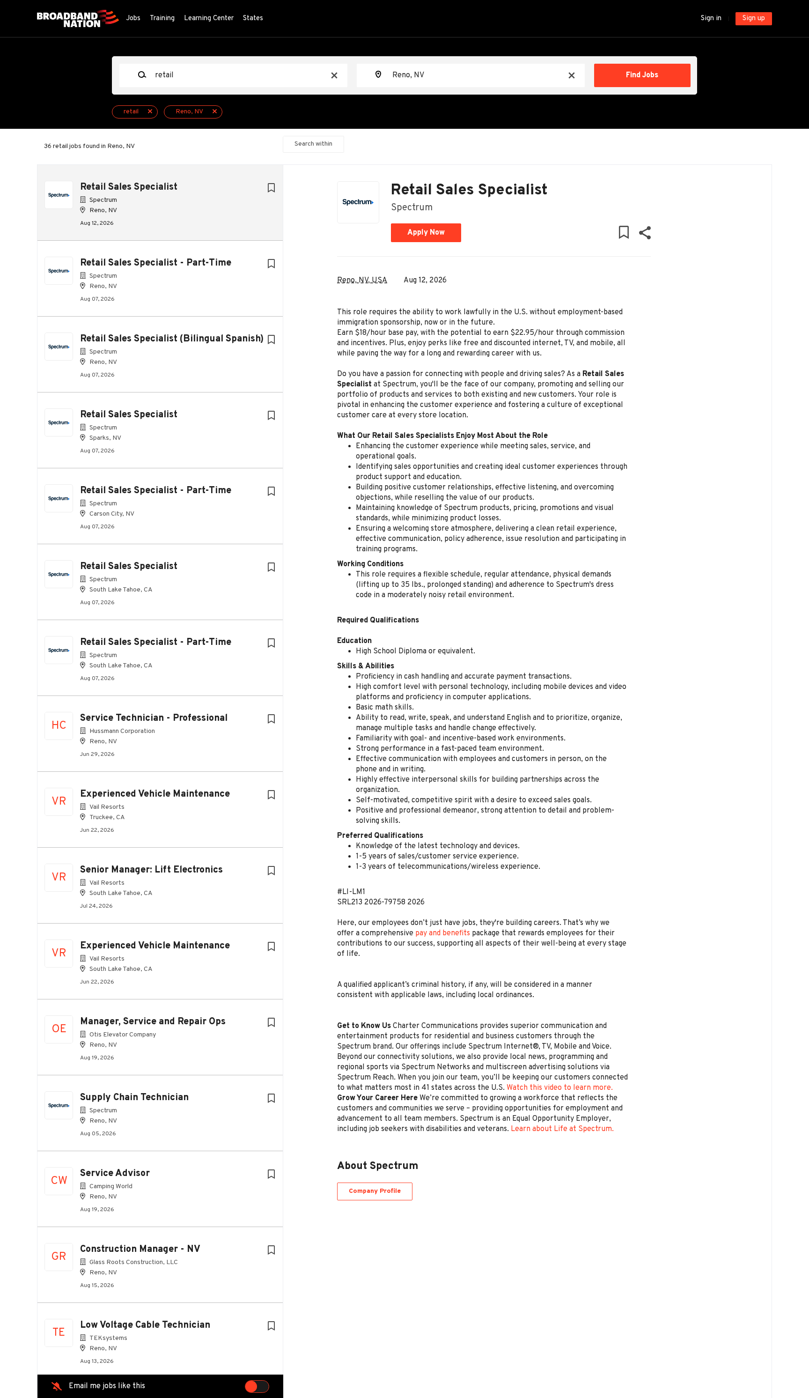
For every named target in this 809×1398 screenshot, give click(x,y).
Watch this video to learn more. (560, 1088)
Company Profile (375, 1191)
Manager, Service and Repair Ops (153, 1022)
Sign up (754, 18)
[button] (644, 235)
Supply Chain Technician (134, 1098)
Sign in (711, 18)
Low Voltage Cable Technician (145, 1325)
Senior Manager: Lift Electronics (151, 870)
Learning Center (209, 18)
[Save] (271, 188)
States (253, 18)
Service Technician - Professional (154, 718)
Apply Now (426, 232)
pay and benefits (442, 933)
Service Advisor (115, 1174)
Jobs (133, 18)
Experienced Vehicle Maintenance (155, 794)
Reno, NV (189, 112)
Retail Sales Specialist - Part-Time (155, 263)
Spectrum (412, 208)
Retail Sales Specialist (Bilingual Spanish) (172, 339)
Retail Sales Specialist (128, 187)
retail (131, 112)
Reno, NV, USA (362, 280)
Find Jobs (642, 75)
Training (162, 18)
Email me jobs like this (107, 1386)
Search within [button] (313, 144)
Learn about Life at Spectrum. (562, 1129)
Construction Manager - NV (140, 1249)
